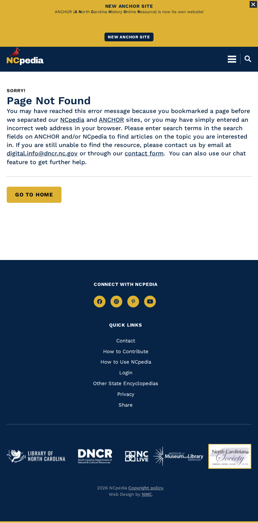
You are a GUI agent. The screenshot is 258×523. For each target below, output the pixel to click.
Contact (125, 341)
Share (126, 405)
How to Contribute (125, 351)
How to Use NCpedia (125, 362)
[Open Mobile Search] (245, 58)
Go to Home (34, 194)
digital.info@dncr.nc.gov (42, 153)
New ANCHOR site (129, 37)
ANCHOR (111, 119)
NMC (147, 494)
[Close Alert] (253, 4)
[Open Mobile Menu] (232, 58)
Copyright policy (145, 487)
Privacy (125, 394)
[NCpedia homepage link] (25, 55)
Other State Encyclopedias (125, 383)
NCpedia (72, 119)
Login (125, 373)
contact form (144, 153)
